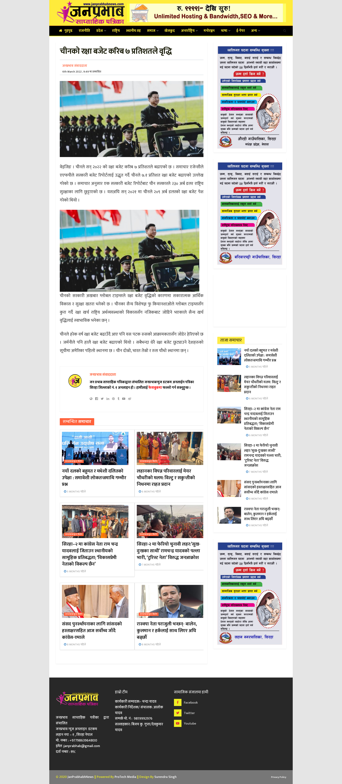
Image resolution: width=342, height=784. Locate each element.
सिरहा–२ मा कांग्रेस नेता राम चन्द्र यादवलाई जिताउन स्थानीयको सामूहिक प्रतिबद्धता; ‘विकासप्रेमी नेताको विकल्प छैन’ (90, 554)
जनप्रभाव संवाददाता (74, 66)
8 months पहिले (76, 644)
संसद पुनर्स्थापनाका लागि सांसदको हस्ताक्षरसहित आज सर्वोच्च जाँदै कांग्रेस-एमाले (92, 630)
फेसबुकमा (155, 388)
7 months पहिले (151, 564)
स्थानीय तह (133, 31)
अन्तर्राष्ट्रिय (188, 31)
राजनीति (84, 31)
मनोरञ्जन (209, 31)
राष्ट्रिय (116, 31)
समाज (151, 31)
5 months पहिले (76, 491)
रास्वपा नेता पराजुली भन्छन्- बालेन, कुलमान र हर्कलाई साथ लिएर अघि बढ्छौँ (167, 630)
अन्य (254, 31)
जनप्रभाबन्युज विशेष (74, 461)
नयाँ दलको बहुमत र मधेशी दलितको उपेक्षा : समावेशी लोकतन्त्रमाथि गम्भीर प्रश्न (94, 477)
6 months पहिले (151, 491)
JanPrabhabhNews (80, 777)
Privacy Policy (278, 777)
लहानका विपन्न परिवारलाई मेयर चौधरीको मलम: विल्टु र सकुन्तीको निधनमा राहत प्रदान (166, 477)
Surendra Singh (165, 777)
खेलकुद (169, 31)
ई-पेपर (240, 31)
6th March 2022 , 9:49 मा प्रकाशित (81, 71)
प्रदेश (99, 31)
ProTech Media (125, 777)
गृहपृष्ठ (68, 31)
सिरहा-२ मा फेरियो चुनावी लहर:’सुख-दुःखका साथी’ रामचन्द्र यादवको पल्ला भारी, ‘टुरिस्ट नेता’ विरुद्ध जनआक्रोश (168, 550)
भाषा (224, 31)
